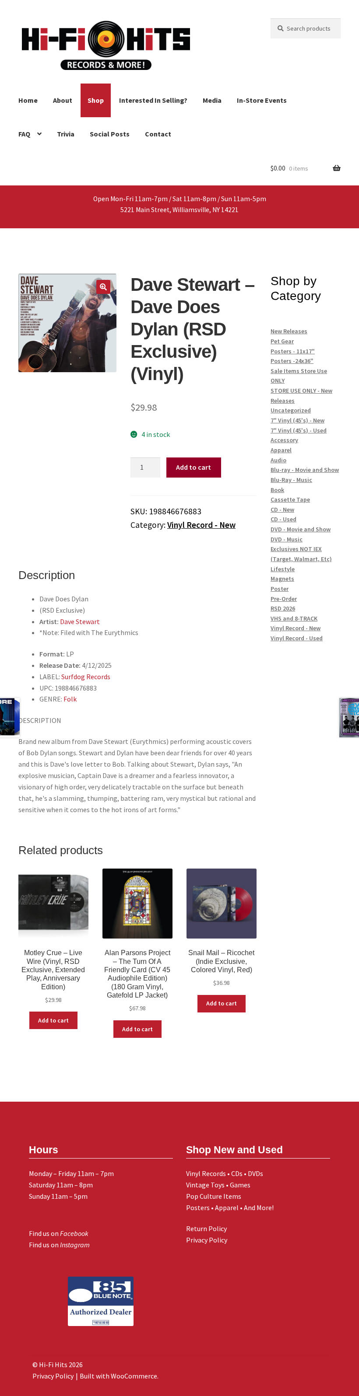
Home (28, 100)
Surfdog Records (85, 676)
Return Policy (206, 1228)
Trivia (65, 133)
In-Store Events (262, 100)
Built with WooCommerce (118, 1376)
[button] (103, 287)
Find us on (58, 1233)
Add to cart (193, 467)
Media (212, 100)
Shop (96, 100)
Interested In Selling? (153, 100)
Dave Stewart (80, 621)
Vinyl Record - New (201, 525)
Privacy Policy (206, 1239)
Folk (70, 699)
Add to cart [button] (53, 1020)
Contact (158, 133)
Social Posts (110, 133)
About (62, 100)
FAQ (24, 133)
